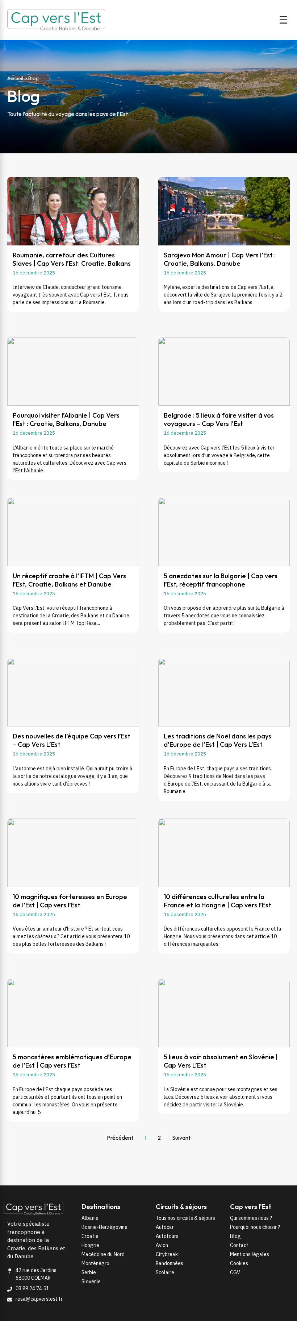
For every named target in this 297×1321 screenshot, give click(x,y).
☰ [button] (283, 20)
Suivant (181, 1137)
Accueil (15, 78)
